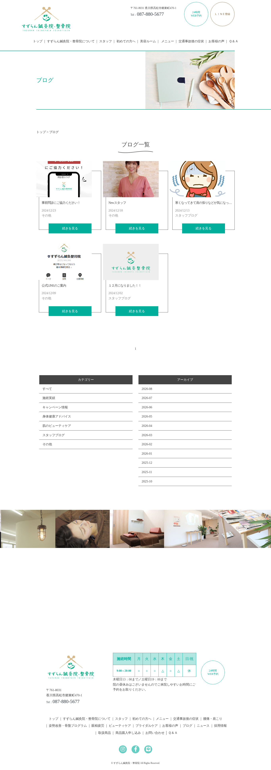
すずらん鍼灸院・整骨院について (71, 41)
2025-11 (147, 472)
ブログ (187, 725)
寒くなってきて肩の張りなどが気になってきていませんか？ (215, 202)
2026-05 (147, 416)
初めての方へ (126, 41)
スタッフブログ (53, 435)
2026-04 (147, 425)
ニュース (203, 725)
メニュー (162, 718)
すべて (47, 388)
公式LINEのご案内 (54, 285)
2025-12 (147, 462)
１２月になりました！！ (125, 285)
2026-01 (147, 453)
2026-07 (147, 398)
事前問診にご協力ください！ (61, 202)
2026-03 (147, 435)
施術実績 (48, 398)
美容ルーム (148, 41)
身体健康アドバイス (56, 416)
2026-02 (147, 444)
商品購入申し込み (128, 732)
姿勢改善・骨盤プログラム (68, 725)
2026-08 (147, 388)
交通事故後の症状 (191, 41)
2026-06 (147, 407)
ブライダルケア (147, 725)
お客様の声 (216, 41)
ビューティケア (120, 725)
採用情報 (220, 725)
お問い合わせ (154, 732)
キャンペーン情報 (55, 407)
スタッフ (105, 41)
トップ (37, 41)
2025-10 (147, 481)
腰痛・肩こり (212, 718)
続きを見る (70, 228)
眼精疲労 (97, 725)
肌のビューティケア (56, 425)
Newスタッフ (117, 202)
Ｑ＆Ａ (233, 41)
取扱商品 (104, 732)
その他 (47, 444)
